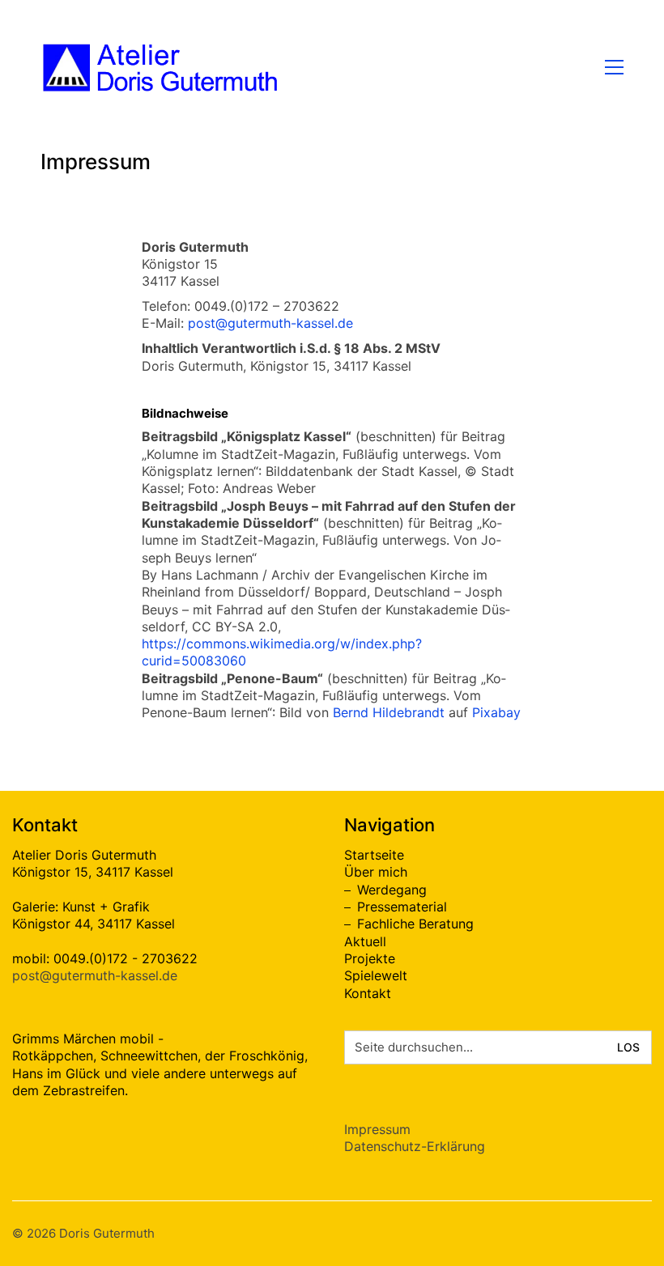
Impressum (377, 1129)
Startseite (374, 855)
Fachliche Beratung (415, 924)
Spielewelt (375, 975)
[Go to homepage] (161, 67)
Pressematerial (402, 907)
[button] (614, 67)
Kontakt (367, 993)
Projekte (369, 958)
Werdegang (392, 890)
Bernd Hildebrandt (389, 712)
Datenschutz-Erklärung (414, 1146)
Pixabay (496, 712)
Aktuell (365, 941)
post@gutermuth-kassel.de (270, 323)
